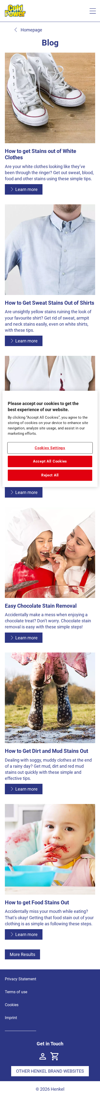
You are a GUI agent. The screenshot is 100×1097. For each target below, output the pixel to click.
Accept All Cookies (50, 461)
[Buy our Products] (55, 1056)
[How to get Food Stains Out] (50, 874)
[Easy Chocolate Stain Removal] (50, 577)
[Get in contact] (43, 1056)
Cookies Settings (50, 448)
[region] (49, 439)
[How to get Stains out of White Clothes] (50, 126)
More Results (22, 954)
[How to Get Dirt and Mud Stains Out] (50, 726)
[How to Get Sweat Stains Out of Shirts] (50, 277)
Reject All (50, 475)
